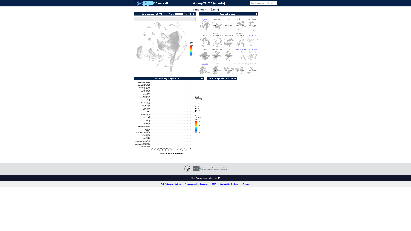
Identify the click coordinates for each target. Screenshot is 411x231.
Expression (179, 14)
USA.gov (246, 184)
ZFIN (214, 9)
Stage (186, 14)
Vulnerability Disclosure (229, 184)
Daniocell (161, 3)
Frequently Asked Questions (196, 184)
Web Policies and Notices (171, 184)
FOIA (214, 184)
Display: (171, 14)
